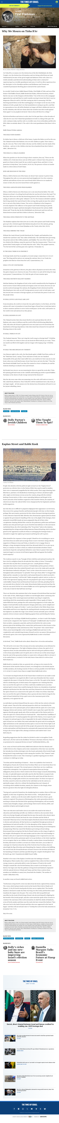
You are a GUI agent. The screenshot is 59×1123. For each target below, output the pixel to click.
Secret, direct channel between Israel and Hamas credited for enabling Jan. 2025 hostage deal (30, 1025)
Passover (27, 938)
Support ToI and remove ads (45, 5)
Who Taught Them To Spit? (44, 421)
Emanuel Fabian (20, 1050)
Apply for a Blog (52, 26)
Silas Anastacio (39, 962)
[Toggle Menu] (2, 2)
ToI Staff (30, 1028)
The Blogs (18, 11)
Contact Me (32, 26)
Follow (18, 20)
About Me (25, 26)
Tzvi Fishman (25, 14)
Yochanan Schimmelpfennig (42, 424)
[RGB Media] (31, 1116)
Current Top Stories (30, 983)
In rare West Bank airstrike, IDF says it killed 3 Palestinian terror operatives (35, 1049)
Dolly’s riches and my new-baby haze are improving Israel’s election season (17, 953)
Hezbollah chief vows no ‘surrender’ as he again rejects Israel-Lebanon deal (36, 1062)
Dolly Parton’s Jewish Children (17, 421)
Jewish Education (15, 411)
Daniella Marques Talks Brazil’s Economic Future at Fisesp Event (45, 953)
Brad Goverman (11, 424)
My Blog (17, 26)
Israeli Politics (19, 938)
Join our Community (14, 5)
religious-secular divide (37, 938)
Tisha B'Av (24, 411)
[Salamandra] (43, 1116)
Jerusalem (6, 411)
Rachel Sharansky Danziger (14, 962)
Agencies (19, 1064)
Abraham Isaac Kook (8, 938)
